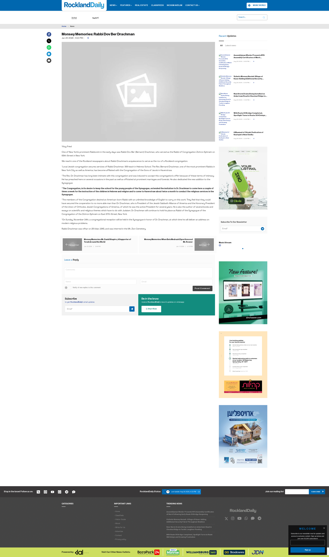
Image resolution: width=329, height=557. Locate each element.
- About (117, 523)
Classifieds (157, 5)
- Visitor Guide (120, 519)
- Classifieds (119, 515)
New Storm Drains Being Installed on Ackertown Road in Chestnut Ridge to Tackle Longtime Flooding (250, 96)
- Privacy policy (120, 539)
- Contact (118, 535)
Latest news (230, 45)
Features (125, 5)
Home (64, 26)
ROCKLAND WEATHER (99, 17)
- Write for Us (119, 527)
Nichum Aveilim (174, 5)
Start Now (152, 309)
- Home (117, 511)
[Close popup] (324, 528)
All (221, 45)
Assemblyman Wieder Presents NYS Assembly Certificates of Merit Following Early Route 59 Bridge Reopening (190, 513)
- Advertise (118, 531)
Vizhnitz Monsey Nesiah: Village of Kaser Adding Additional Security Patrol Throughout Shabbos (248, 79)
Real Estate (141, 5)
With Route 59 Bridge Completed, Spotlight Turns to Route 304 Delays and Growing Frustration (249, 115)
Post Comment (202, 288)
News (113, 5)
